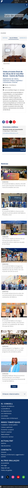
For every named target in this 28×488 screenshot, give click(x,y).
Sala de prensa (13, 38)
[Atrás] (2, 68)
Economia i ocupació (7, 429)
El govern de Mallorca (7, 406)
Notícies (3, 443)
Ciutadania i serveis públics (9, 425)
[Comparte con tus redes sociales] (26, 4)
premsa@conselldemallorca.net (10, 133)
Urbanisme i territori (7, 437)
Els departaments (6, 411)
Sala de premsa (5, 446)
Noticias (5, 38)
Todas (14, 386)
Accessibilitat (5, 463)
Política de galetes (6, 470)
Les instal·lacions (6, 413)
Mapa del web (5, 468)
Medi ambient (5, 434)
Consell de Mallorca (0, 486)
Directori (3, 452)
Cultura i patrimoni (6, 427)
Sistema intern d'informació (9, 418)
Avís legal (4, 465)
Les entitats (4, 416)
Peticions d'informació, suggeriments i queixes (12, 455)
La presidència (5, 408)
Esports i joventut (6, 432)
